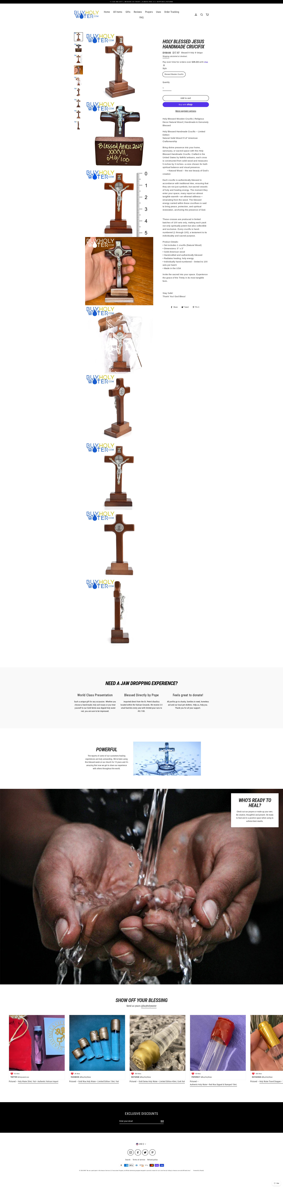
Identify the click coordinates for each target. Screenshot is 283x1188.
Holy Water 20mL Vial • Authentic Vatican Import (38, 1081)
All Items (117, 12)
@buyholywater (149, 1005)
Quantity (166, 82)
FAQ (141, 17)
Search (127, 1160)
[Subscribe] (162, 1121)
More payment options (185, 111)
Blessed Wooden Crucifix (174, 74)
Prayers (149, 12)
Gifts (128, 12)
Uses (158, 12)
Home (107, 12)
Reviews (138, 12)
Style (165, 68)
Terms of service (139, 1160)
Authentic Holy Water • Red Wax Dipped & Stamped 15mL (213, 1084)
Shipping (166, 56)
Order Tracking (171, 12)
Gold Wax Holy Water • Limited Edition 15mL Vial (98, 1081)
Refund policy (152, 1160)
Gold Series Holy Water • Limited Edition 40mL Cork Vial (162, 1081)
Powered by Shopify (198, 1170)
